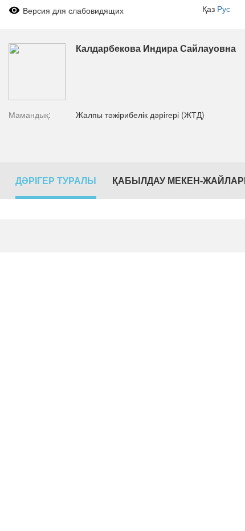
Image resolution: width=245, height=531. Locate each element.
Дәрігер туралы (55, 180)
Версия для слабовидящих (73, 10)
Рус (223, 8)
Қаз (208, 8)
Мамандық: (30, 114)
